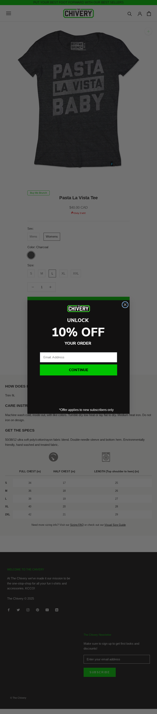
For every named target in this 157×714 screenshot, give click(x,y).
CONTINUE (78, 370)
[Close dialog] (125, 305)
